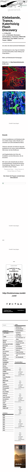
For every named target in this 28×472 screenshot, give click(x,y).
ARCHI (4, 342)
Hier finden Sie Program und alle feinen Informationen (14, 176)
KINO (4, 375)
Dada (4, 349)
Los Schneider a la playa (20, 338)
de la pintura (6, 351)
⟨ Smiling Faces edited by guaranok (8, 311)
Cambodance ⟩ (21, 310)
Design (4, 353)
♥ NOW (4, 336)
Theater (4, 40)
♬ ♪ (4, 338)
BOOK (4, 347)
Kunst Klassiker (6, 377)
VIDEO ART (5, 408)
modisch (5, 384)
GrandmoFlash (19, 328)
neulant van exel (20, 342)
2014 (4, 422)
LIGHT (4, 378)
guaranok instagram (18, 333)
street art (20, 38)
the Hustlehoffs (19, 357)
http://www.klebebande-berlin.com (13, 63)
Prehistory (5, 393)
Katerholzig (15, 36)
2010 (4, 430)
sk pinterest (19, 346)
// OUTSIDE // (6, 333)
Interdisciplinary (6, 36)
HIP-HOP (5, 364)
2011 (4, 428)
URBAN (9, 40)
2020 (4, 415)
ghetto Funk (5, 358)
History (4, 366)
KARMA (4, 371)
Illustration (17, 35)
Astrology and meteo (8, 344)
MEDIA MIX (22, 36)
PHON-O (18, 344)
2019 (4, 417)
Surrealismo (6, 399)
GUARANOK (5, 362)
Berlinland (10, 35)
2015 (4, 421)
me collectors (19, 341)
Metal (4, 382)
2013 (4, 424)
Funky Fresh (6, 355)
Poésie (4, 389)
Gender (4, 356)
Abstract (5, 340)
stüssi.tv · (18, 350)
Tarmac (4, 400)
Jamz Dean (18, 335)
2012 (4, 426)
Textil (4, 402)
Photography (6, 388)
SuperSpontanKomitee (20, 354)
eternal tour (19, 327)
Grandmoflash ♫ (20, 330)
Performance (6, 38)
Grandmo (5, 360)
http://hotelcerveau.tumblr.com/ (14, 294)
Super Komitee (6, 397)
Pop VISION (14, 38)
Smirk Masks (19, 348)
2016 (4, 419)
